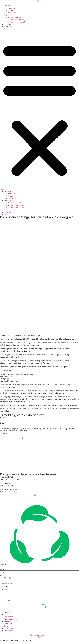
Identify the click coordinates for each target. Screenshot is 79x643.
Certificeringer (9, 24)
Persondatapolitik (10, 619)
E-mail (3, 423)
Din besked (4, 586)
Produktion (12, 13)
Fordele (10, 10)
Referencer (8, 15)
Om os (6, 614)
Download (7, 27)
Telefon (2, 575)
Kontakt (6, 29)
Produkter (11, 8)
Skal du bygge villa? (15, 17)
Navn (2, 417)
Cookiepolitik (9, 617)
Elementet (7, 6)
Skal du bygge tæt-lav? (16, 20)
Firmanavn (4, 564)
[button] (39, 110)
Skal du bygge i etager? (16, 22)
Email (2, 581)
